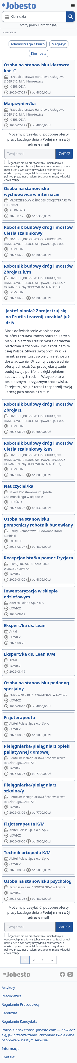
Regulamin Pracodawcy (21, 1004)
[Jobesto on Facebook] (63, 974)
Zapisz (64, 153)
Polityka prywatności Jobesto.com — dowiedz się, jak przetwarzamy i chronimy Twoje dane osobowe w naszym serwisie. (38, 1035)
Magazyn (59, 44)
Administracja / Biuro (28, 44)
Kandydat (9, 1013)
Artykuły (8, 987)
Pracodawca (12, 996)
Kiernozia (38, 53)
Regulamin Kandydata (19, 1021)
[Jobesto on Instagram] (70, 974)
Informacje (10, 1048)
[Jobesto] (19, 5)
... (51, 960)
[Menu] (72, 5)
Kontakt (8, 1057)
